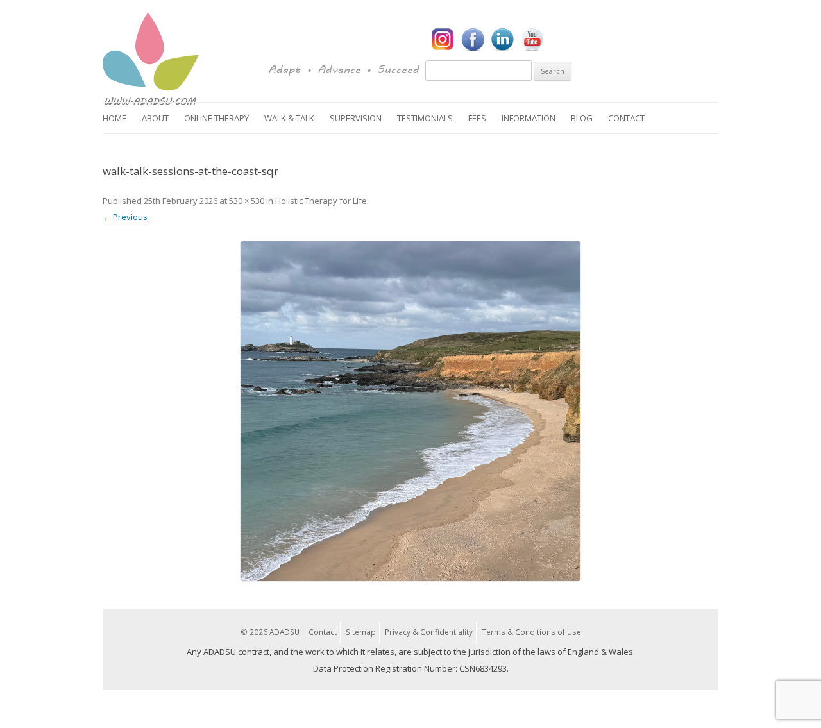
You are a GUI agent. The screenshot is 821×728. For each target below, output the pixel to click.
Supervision (356, 118)
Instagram (443, 39)
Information (528, 118)
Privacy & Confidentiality (429, 632)
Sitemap (361, 632)
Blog (582, 118)
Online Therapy (216, 118)
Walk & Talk (289, 118)
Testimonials (425, 118)
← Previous (125, 217)
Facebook (472, 39)
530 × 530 (246, 201)
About (155, 118)
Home (114, 118)
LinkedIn (502, 39)
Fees (477, 118)
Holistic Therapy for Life (321, 201)
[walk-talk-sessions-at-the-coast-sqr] (410, 411)
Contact (626, 118)
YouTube (531, 39)
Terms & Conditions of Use (531, 632)
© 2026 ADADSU (270, 632)
